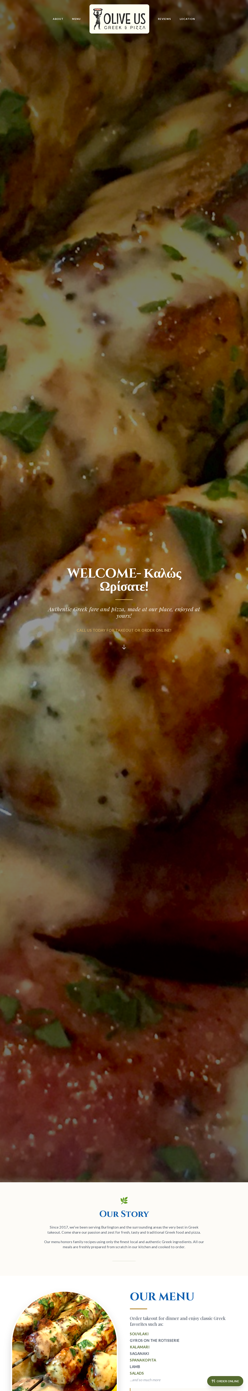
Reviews (164, 18)
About (58, 18)
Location (187, 18)
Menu (76, 18)
